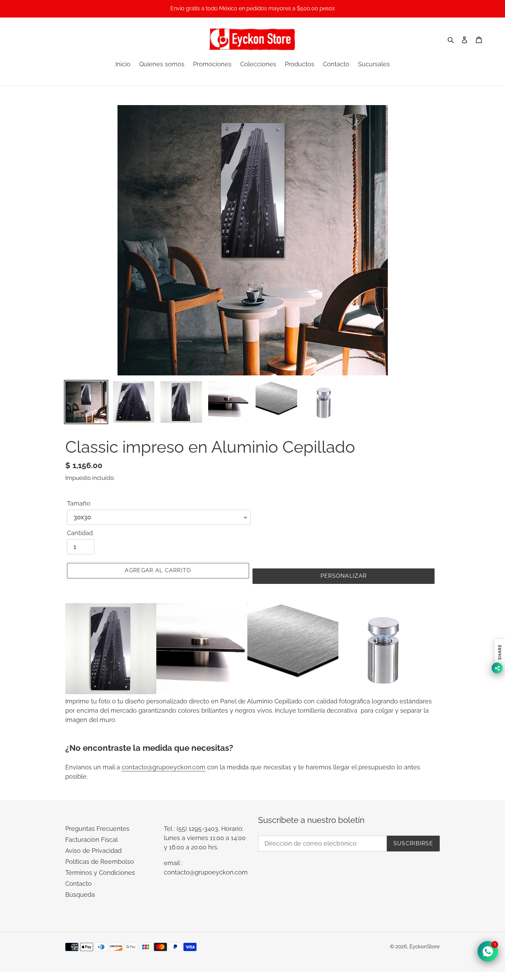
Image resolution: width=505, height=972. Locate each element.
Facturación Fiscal (91, 839)
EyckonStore (424, 946)
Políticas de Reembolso (99, 861)
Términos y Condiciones (100, 872)
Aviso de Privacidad (93, 850)
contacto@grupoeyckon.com (163, 767)
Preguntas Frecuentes (97, 828)
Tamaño (78, 503)
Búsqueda (80, 894)
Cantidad (80, 532)
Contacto (78, 883)
